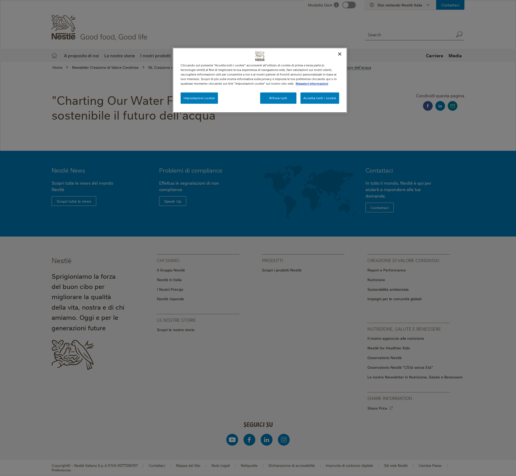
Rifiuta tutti (278, 98)
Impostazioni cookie (199, 98)
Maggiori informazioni (312, 83)
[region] (260, 80)
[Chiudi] (340, 54)
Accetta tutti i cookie (319, 98)
